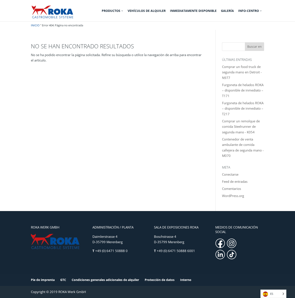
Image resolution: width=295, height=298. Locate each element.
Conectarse (230, 174)
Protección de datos (159, 280)
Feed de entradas (234, 181)
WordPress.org (233, 196)
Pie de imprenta (43, 280)
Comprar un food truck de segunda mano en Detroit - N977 (242, 72)
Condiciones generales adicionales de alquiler (105, 280)
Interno (185, 280)
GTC (63, 280)
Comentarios (231, 188)
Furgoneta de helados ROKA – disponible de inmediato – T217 (242, 108)
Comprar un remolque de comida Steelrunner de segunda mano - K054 (241, 126)
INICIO (35, 25)
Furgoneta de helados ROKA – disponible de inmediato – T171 (242, 90)
